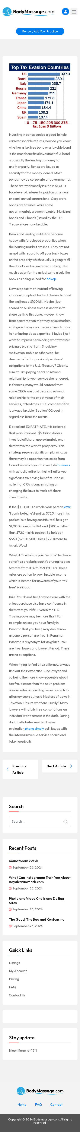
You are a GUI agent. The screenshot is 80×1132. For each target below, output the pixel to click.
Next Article (56, 766)
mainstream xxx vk (23, 861)
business (64, 465)
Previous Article (19, 769)
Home (21, 1104)
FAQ (12, 987)
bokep (51, 279)
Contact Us (17, 995)
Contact (56, 1104)
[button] (73, 11)
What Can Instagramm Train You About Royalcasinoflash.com (40, 879)
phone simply (34, 728)
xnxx (67, 507)
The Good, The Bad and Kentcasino (36, 919)
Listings (14, 963)
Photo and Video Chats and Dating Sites (36, 900)
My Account (18, 971)
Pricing (14, 979)
